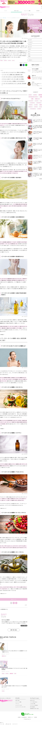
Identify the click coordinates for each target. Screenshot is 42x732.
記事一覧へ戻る (13, 630)
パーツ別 (36, 104)
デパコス (9, 60)
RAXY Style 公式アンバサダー (33, 96)
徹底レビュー (37, 98)
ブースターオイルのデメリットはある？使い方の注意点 (12, 76)
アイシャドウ (31, 100)
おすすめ (5, 60)
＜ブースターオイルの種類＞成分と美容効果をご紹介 (12, 74)
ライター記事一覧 (24, 625)
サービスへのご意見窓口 (34, 705)
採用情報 (35, 717)
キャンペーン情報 (27, 10)
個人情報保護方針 (24, 717)
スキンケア (7, 671)
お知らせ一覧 (32, 700)
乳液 (15, 673)
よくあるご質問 (32, 703)
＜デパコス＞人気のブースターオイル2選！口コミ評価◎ (13, 79)
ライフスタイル (33, 108)
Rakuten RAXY (5, 7)
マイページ (17, 703)
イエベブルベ (39, 102)
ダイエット (30, 106)
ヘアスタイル (32, 102)
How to (1, 60)
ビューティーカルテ (19, 705)
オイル (13, 60)
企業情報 (19, 717)
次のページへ (13, 599)
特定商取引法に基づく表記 (34, 708)
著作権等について (30, 717)
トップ (5, 10)
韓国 (32, 98)
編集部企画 (11, 673)
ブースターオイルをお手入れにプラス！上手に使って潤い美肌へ (14, 84)
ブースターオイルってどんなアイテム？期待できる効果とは (13, 72)
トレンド (36, 100)
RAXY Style (16, 10)
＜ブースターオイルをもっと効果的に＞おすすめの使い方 (13, 81)
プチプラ (30, 104)
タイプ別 (39, 108)
